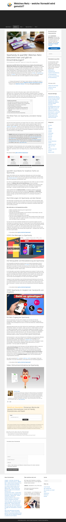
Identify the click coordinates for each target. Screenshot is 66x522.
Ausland (50, 131)
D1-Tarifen (27, 264)
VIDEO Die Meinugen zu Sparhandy (14, 106)
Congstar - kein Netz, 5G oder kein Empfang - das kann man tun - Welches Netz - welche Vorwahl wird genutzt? (13, 481)
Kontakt (45, 496)
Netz (8, 432)
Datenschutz (46, 493)
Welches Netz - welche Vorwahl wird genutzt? (34, 5)
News (45, 491)
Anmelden (25, 419)
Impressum (46, 494)
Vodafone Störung (52, 87)
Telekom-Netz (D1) (18, 431)
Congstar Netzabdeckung (53, 75)
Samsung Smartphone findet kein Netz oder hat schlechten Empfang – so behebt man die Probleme (13, 514)
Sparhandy (12, 432)
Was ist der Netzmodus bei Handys (12, 484)
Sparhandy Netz (26, 432)
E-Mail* (11, 415)
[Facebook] (7, 401)
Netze (21, 26)
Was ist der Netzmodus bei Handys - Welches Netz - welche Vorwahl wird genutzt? (12, 512)
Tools (36, 26)
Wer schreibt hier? (22, 399)
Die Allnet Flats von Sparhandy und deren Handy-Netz (18, 102)
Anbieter (15, 26)
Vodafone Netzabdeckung (53, 72)
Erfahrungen (50, 133)
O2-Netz (12, 431)
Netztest (50, 137)
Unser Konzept (47, 486)
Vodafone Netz (40, 73)
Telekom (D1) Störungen (53, 85)
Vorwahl (50, 150)
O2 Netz (13, 74)
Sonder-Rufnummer (52, 141)
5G (48, 126)
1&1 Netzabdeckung (52, 77)
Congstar (8, 126)
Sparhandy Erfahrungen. (18, 432)
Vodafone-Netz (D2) (13, 177)
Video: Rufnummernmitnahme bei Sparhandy (16, 112)
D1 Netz (33, 73)
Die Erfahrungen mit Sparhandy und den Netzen (17, 104)
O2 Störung (50, 88)
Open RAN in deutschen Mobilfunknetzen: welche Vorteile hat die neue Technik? (21, 435)
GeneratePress (45, 520)
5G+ (18, 358)
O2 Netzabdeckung (52, 74)
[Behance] (10, 401)
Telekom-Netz (29, 339)
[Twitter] (9, 401)
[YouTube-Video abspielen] (25, 247)
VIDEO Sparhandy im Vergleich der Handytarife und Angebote (18, 109)
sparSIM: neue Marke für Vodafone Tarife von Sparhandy (19, 103)
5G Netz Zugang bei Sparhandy (14, 111)
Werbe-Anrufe (51, 152)
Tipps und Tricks (29, 26)
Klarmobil (14, 126)
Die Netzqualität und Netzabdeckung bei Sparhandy (18, 107)
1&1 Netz (50, 125)
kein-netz (50, 136)
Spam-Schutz (8, 26)
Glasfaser (50, 134)
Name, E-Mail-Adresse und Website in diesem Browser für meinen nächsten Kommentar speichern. (23, 466)
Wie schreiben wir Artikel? (49, 490)
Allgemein (50, 128)
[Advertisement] (33, 17)
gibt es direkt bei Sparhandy (21, 152)
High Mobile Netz (23, 142)
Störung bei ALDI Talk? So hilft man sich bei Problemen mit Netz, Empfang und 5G (54, 98)
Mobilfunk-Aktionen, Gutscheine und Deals (33, 82)
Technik (49, 142)
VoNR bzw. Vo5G (26, 358)
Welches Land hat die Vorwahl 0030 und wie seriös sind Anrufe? (53, 116)
